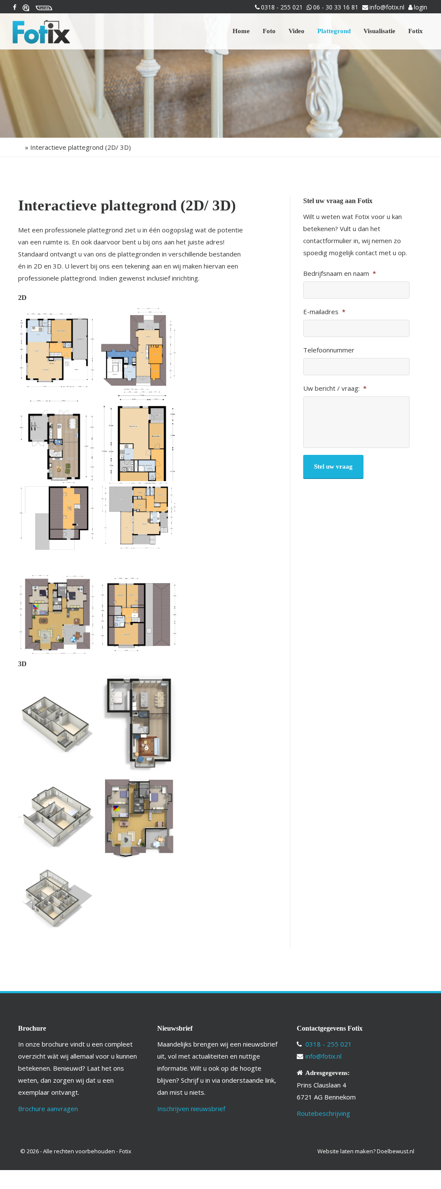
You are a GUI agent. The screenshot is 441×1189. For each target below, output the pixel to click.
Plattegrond (334, 31)
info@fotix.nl (387, 7)
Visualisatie (379, 31)
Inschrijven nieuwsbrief (191, 1108)
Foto (269, 31)
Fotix (415, 31)
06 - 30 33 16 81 (335, 7)
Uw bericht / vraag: (334, 388)
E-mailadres (324, 312)
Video (296, 31)
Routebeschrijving (323, 1113)
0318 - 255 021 (282, 7)
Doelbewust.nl (395, 1151)
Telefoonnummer (328, 350)
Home (241, 31)
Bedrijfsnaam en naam (339, 273)
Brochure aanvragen (48, 1108)
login (420, 7)
